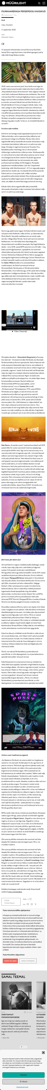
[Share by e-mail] (27, 904)
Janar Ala (6, 1038)
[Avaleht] (14, 4)
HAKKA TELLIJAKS (10, 961)
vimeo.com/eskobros (15, 892)
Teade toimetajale (9, 901)
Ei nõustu (23, 1081)
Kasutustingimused (22, 1087)
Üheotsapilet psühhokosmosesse (10, 1016)
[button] (43, 1052)
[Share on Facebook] (31, 904)
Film (3, 20)
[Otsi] (39, 4)
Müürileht (9, 25)
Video (3, 25)
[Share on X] (35, 904)
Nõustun (23, 1075)
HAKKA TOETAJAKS (27, 961)
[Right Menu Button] (43, 3)
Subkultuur (41, 1012)
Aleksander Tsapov (7, 37)
